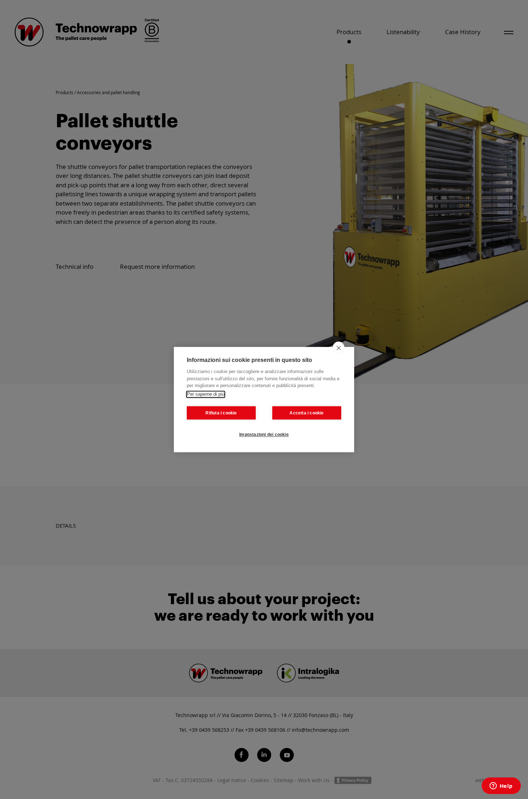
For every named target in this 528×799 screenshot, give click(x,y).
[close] (338, 347)
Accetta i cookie (307, 412)
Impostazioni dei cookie (264, 434)
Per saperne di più (205, 394)
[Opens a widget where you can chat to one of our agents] (501, 786)
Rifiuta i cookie (221, 412)
